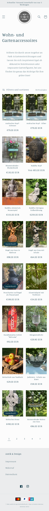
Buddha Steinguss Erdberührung (36, 209)
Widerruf (9, 468)
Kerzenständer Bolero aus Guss (36, 420)
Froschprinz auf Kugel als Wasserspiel (13, 294)
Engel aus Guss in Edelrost (12, 251)
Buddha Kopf (36, 166)
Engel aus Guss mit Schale (36, 251)
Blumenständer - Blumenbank (12, 167)
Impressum (10, 461)
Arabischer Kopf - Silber (36, 123)
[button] (3, 17)
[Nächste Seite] (40, 439)
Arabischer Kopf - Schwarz (12, 124)
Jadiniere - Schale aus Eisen (36, 378)
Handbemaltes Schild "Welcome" (13, 336)
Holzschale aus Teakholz (12, 377)
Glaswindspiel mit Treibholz (36, 294)
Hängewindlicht (36, 335)
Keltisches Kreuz (12, 419)
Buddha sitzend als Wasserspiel (13, 209)
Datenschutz (11, 474)
